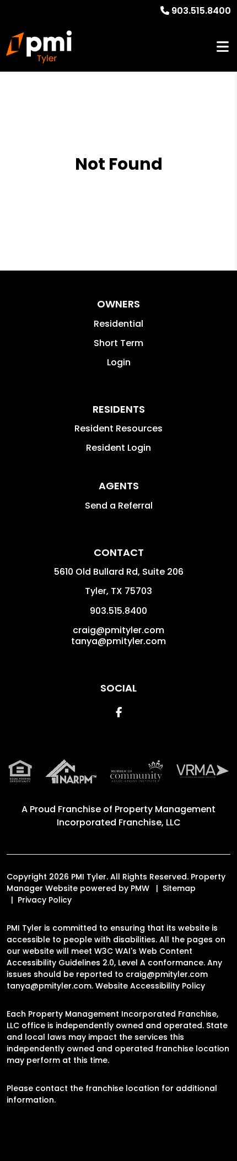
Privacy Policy (45, 899)
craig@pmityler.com (118, 630)
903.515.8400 (201, 10)
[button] (118, 712)
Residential (118, 323)
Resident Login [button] (118, 447)
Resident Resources (118, 428)
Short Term (118, 343)
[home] (39, 46)
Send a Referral (119, 505)
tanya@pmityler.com (118, 641)
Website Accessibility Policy (150, 985)
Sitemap (179, 888)
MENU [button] (223, 47)
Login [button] (119, 362)
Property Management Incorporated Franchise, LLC (136, 816)
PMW (140, 888)
